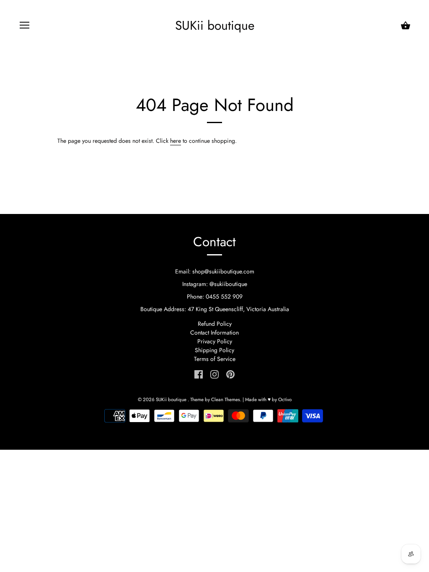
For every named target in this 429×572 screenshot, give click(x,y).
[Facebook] (198, 373)
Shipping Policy (214, 350)
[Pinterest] (230, 373)
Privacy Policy (214, 341)
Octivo (285, 399)
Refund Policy (215, 323)
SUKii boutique (214, 25)
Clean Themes (225, 399)
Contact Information (214, 332)
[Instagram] (214, 373)
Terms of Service (214, 359)
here (175, 141)
